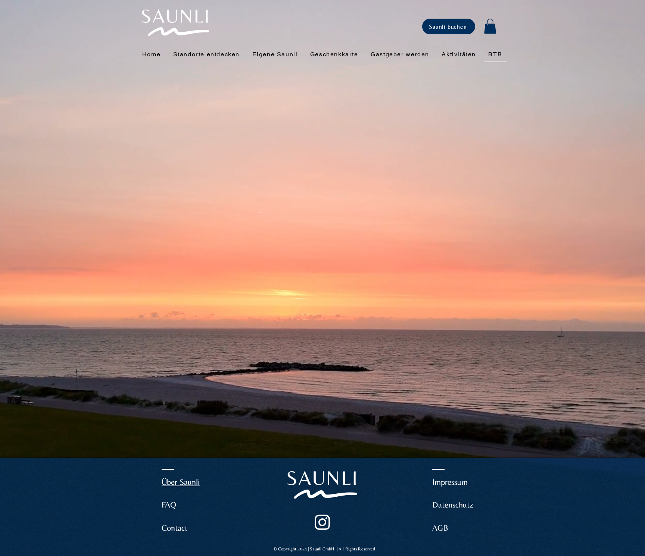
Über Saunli (181, 482)
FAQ (169, 504)
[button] (490, 26)
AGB (440, 528)
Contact (174, 528)
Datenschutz (452, 504)
